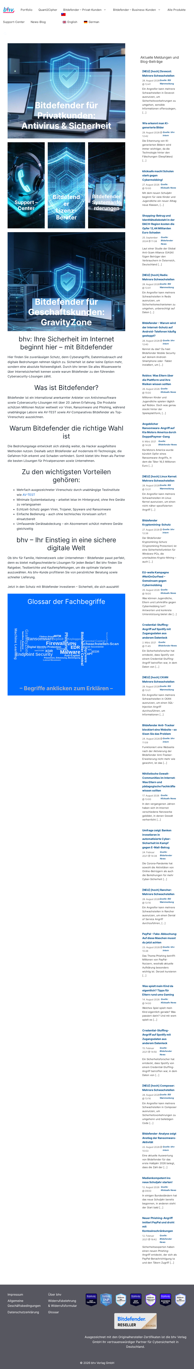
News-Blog (38, 22)
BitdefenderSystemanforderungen (106, 202)
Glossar (53, 1312)
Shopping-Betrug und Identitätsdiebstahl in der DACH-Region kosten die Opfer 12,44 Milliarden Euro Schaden (158, 224)
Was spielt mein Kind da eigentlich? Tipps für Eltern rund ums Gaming (158, 990)
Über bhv (54, 1294)
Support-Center (14, 22)
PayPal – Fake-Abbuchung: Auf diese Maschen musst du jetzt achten (159, 938)
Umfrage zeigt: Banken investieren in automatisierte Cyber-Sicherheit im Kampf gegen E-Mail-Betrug (156, 839)
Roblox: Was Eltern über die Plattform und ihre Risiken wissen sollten (157, 380)
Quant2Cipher (47, 10)
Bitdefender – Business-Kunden (134, 10)
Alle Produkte (176, 10)
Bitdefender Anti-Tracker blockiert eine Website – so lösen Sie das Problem (159, 729)
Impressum (15, 1294)
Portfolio (26, 10)
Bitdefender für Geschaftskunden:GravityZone (66, 311)
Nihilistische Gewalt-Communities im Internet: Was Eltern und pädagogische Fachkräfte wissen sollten (158, 782)
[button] (5, 33)
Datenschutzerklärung (23, 1312)
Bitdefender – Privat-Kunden (82, 10)
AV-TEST (29, 495)
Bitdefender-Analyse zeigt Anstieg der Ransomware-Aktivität (159, 1138)
